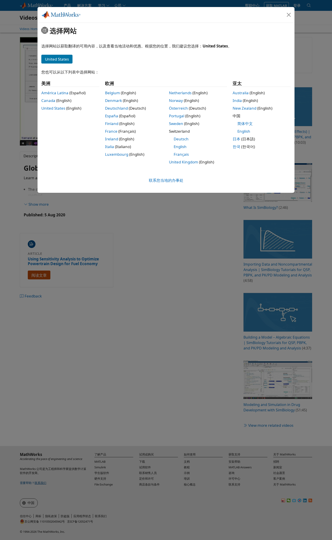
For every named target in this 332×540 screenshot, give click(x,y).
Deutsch (181, 138)
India (237, 100)
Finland (111, 123)
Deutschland (116, 108)
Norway (176, 100)
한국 (236, 146)
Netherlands (180, 92)
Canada (48, 100)
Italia (109, 146)
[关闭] (289, 15)
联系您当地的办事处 (166, 180)
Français (181, 154)
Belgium (112, 92)
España (111, 115)
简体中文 (245, 123)
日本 (236, 138)
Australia (241, 92)
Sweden (176, 123)
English (180, 146)
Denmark (113, 100)
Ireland (111, 138)
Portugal (176, 115)
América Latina (54, 92)
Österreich (178, 108)
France (111, 131)
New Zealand (244, 108)
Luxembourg (116, 154)
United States (53, 108)
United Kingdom (183, 162)
